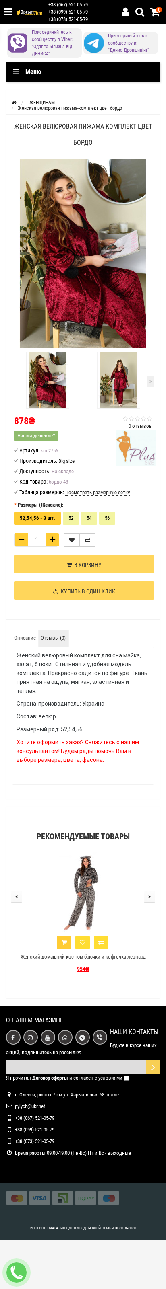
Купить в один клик (86, 591)
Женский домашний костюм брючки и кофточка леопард (83, 957)
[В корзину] (64, 942)
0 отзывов (140, 426)
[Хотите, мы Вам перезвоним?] (16, 1272)
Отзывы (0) (53, 638)
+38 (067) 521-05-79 (68, 5)
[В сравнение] (87, 540)
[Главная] (14, 102)
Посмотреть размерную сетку (97, 492)
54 (89, 518)
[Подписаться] (153, 1067)
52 (70, 518)
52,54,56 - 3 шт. (37, 518)
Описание (25, 638)
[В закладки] (72, 540)
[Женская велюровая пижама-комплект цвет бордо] (83, 253)
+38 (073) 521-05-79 (68, 19)
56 (107, 518)
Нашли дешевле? (36, 436)
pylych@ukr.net (30, 1106)
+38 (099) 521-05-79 (68, 12)
